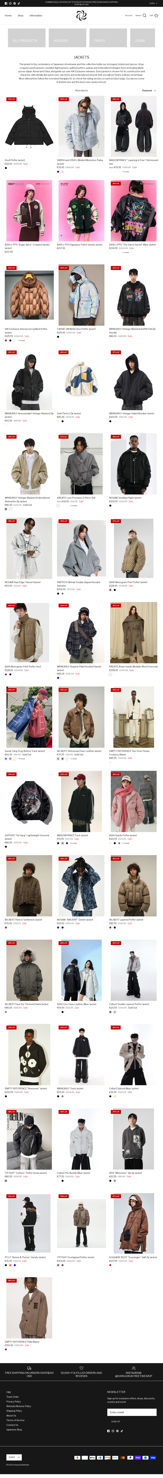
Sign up (115, 1421)
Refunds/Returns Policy (18, 1406)
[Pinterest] (14, 3)
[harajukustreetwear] (81, 15)
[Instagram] (10, 3)
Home (8, 15)
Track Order (12, 1396)
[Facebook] (6, 3)
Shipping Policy (14, 1410)
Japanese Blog (14, 1429)
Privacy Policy (13, 1401)
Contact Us (12, 1425)
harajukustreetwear (21, 1465)
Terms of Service (15, 1420)
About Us (11, 1415)
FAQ (8, 1392)
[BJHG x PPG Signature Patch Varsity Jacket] (81, 210)
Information (36, 15)
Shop (20, 15)
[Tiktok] (19, 3)
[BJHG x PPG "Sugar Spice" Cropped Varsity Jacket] (29, 210)
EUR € (152, 3)
